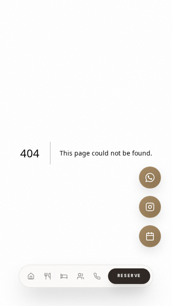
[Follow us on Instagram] (150, 207)
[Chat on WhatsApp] (150, 178)
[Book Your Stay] (150, 236)
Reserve (129, 275)
